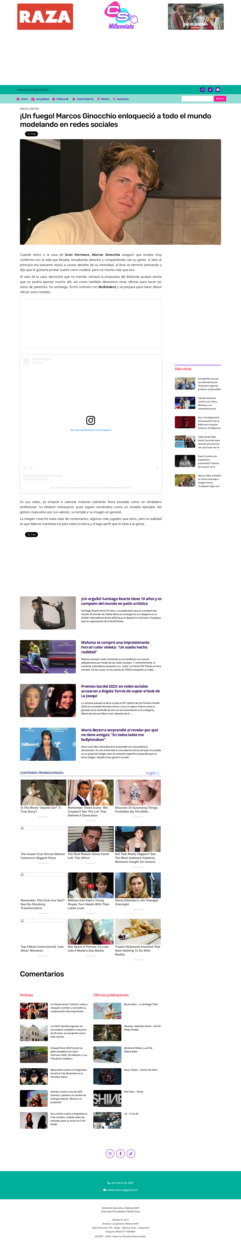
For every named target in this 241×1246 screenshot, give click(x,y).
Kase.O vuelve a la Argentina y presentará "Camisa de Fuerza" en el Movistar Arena (208, 463)
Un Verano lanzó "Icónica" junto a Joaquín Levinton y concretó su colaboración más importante (69, 1008)
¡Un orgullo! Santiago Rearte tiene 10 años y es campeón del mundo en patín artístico (121, 601)
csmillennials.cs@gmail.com (122, 1190)
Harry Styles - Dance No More (141, 1069)
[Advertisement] (120, 58)
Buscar (220, 98)
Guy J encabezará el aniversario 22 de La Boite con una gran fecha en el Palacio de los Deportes (209, 424)
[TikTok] (210, 89)
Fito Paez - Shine (133, 1091)
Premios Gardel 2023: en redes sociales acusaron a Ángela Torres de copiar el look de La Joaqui (120, 691)
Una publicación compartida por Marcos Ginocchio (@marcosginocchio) (91, 487)
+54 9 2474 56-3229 (122, 1183)
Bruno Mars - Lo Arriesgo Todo (141, 1004)
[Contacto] (218, 89)
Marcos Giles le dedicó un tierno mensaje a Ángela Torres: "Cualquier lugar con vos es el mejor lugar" (209, 482)
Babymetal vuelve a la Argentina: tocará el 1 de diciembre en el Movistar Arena (68, 1073)
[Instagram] (202, 89)
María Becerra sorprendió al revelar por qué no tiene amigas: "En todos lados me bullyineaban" (119, 734)
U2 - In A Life (131, 1113)
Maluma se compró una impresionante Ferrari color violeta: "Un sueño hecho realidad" (115, 647)
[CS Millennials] (120, 15)
